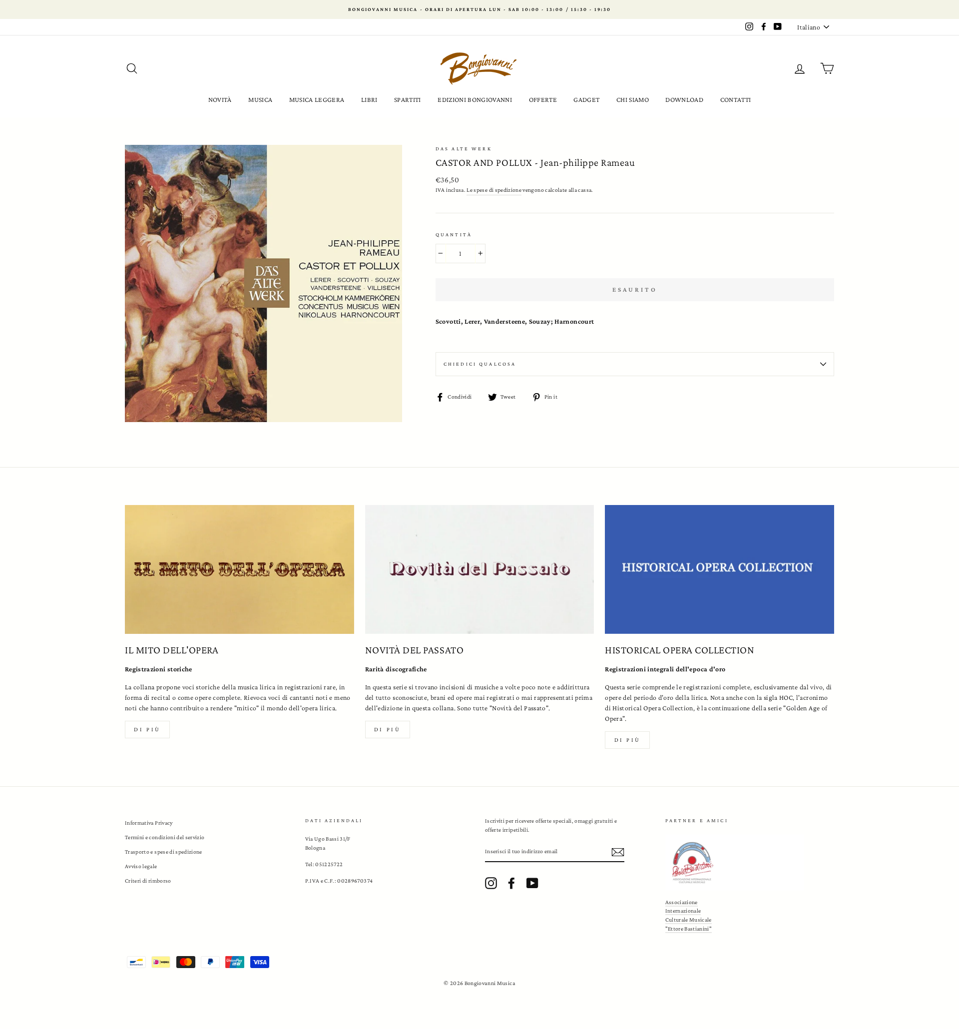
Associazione (681, 902)
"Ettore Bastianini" (688, 928)
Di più (147, 729)
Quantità (454, 234)
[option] (479, 9)
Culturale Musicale (688, 919)
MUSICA (260, 99)
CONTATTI (735, 99)
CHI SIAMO (632, 99)
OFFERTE (543, 99)
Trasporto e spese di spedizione (163, 851)
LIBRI (369, 99)
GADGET (586, 99)
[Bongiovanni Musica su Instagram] (491, 883)
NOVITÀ (220, 99)
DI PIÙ (387, 729)
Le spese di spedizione (494, 189)
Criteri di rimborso (148, 880)
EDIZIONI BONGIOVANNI (475, 99)
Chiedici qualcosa (480, 364)
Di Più (627, 739)
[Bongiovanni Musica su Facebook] (511, 883)
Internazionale (683, 910)
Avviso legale (141, 866)
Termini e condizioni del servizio (165, 837)
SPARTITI (407, 99)
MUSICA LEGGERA (317, 99)
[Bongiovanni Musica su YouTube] (532, 883)
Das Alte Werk (464, 148)
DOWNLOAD (684, 99)
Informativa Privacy (149, 822)
